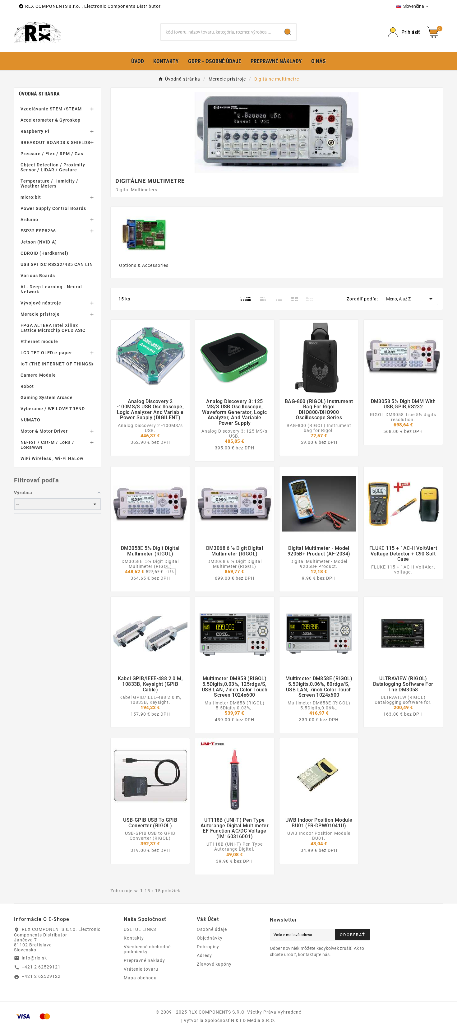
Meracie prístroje (40, 314)
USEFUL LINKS (140, 929)
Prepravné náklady (144, 960)
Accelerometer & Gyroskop (51, 120)
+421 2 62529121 (41, 966)
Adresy (204, 955)
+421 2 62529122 (41, 976)
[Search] (287, 32)
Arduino (29, 219)
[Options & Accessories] (144, 234)
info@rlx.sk (34, 957)
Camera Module (38, 375)
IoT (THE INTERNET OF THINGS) (57, 363)
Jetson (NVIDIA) (39, 241)
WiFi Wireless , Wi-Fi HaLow (52, 458)
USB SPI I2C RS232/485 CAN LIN (57, 264)
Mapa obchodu (140, 977)
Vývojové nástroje (41, 302)
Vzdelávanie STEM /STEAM (51, 108)
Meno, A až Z (410, 299)
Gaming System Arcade (47, 397)
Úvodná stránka (39, 94)
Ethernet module (39, 341)
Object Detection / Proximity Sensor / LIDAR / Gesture (53, 167)
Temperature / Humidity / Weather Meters (49, 183)
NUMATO (30, 419)
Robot (27, 386)
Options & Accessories (143, 265)
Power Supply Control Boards (53, 208)
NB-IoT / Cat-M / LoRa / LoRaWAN (47, 445)
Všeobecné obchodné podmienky (147, 949)
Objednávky (210, 938)
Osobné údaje (212, 929)
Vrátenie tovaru (141, 969)
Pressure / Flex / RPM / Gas (52, 153)
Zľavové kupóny (214, 964)
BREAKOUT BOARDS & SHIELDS (55, 142)
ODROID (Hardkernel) (44, 253)
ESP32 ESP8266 (38, 230)
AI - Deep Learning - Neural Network (51, 289)
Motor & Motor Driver (44, 431)
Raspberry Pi (35, 131)
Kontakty (134, 938)
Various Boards (38, 275)
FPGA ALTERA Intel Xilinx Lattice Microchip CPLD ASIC (53, 328)
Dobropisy (208, 946)
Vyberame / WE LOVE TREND (53, 408)
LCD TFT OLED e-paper (46, 352)
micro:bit (31, 197)
